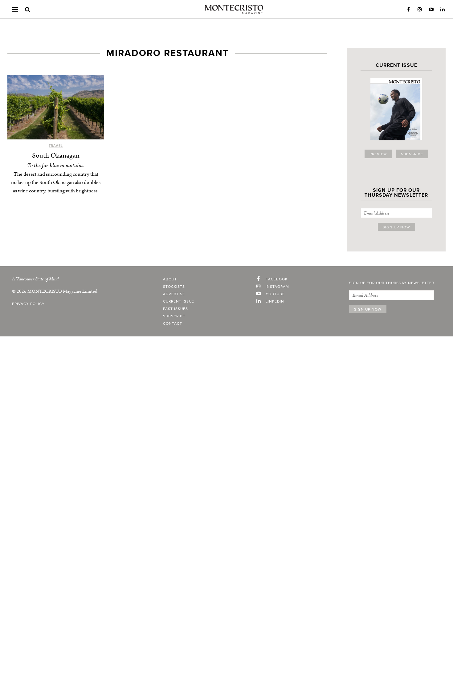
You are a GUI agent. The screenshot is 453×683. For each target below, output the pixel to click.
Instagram (419, 9)
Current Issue (178, 301)
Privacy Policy (28, 304)
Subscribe (412, 154)
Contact (172, 323)
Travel (56, 146)
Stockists (174, 286)
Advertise (174, 294)
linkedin (275, 301)
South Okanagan (56, 156)
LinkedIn (442, 9)
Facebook (408, 9)
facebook (277, 279)
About (170, 279)
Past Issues (175, 309)
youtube (275, 294)
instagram (277, 286)
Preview (378, 154)
